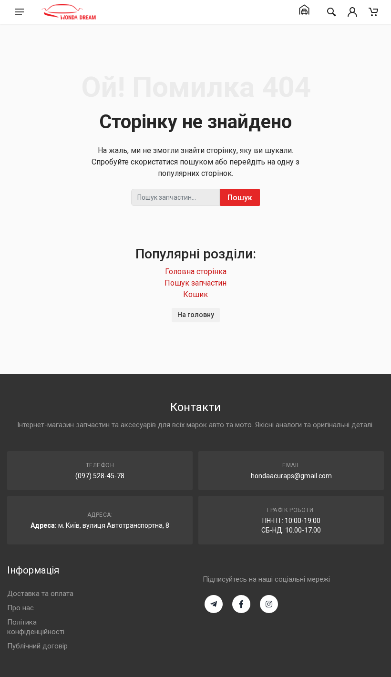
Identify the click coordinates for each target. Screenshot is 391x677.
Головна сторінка (195, 271)
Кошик (195, 294)
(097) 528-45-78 (99, 476)
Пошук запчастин (195, 282)
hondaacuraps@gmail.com (291, 476)
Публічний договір (37, 646)
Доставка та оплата (40, 593)
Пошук (239, 197)
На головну (195, 314)
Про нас (20, 608)
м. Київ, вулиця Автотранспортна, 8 (113, 525)
